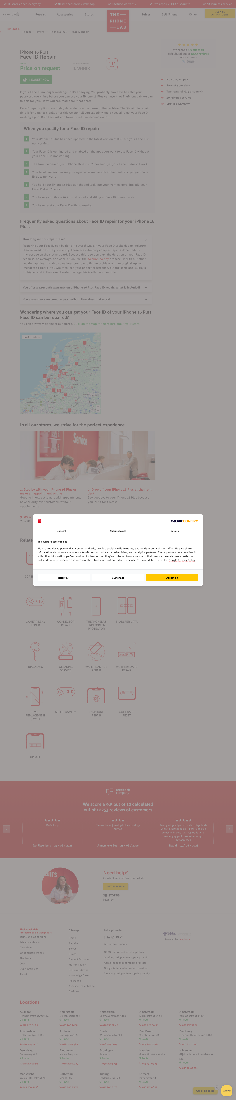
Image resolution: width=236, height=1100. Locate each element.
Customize (118, 577)
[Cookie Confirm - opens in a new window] (184, 520)
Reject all (63, 577)
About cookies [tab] (118, 530)
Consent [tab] (61, 530)
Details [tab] (175, 530)
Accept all (172, 577)
